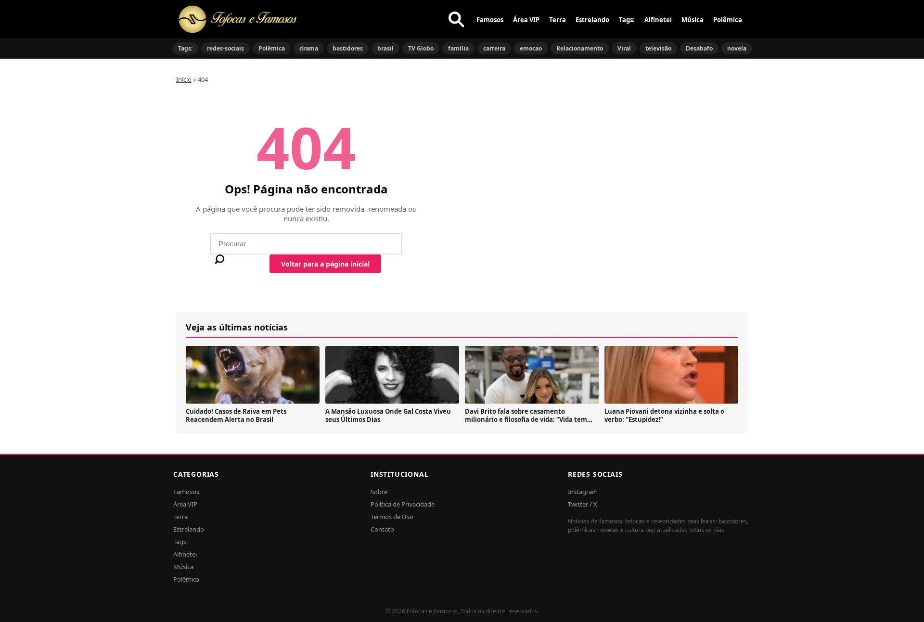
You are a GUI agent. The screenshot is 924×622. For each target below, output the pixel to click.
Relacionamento (579, 48)
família (458, 48)
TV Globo (421, 48)
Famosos (489, 19)
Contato (382, 529)
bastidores (348, 48)
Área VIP (526, 19)
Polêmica (727, 19)
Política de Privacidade (403, 504)
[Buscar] (456, 19)
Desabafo (699, 48)
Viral (624, 48)
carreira (494, 48)
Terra (557, 19)
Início (184, 79)
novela (736, 48)
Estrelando (592, 19)
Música (692, 19)
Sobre (379, 491)
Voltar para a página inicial (325, 263)
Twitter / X (582, 504)
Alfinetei (658, 19)
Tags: (627, 19)
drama (308, 48)
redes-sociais (225, 48)
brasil (385, 48)
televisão (658, 48)
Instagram (583, 491)
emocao (531, 48)
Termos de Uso (392, 516)
